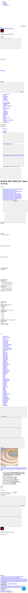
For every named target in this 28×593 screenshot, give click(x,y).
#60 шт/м (5, 378)
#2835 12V (5, 363)
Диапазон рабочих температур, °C (8, 319)
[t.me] (10, 554)
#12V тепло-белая (7, 347)
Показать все (4, 416)
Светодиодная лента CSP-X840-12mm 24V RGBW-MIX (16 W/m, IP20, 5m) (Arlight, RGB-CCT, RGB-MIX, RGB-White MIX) (14, 469)
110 (3, 314)
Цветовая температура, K (6, 304)
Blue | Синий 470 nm (7, 285)
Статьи (21, 586)
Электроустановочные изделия (10, 581)
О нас (4, 1)
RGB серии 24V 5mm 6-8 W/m (10, 190)
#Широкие (5, 405)
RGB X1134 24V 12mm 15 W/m (10, 199)
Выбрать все (3, 280)
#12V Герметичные (7, 344)
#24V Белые (5, 359)
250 (3, 317)
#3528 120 (5, 369)
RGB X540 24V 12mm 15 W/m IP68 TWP (12, 198)
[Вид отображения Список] (11, 433)
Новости (5, 2)
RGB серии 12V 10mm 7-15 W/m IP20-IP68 (12, 189)
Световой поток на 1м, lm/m (7, 310)
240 (3, 315)
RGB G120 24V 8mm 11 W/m (9, 192)
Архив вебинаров (15, 586)
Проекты (5, 3)
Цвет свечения (4, 279)
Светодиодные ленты (5, 576)
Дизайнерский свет (19, 579)
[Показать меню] (13, 138)
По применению (4, 257)
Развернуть (15, 200)
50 (3, 312)
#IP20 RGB (5, 386)
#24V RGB (5, 358)
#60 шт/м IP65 (6, 379)
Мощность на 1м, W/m (5, 290)
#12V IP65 (5, 340)
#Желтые (5, 394)
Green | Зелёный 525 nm (7, 283)
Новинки (5, 128)
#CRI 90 (5, 381)
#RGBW (5, 391)
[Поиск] (11, 43)
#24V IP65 (5, 356)
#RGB (4, 390)
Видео (6, 586)
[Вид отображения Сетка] (11, 422)
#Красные (5, 397)
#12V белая (5, 346)
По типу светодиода (5, 245)
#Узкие (4, 404)
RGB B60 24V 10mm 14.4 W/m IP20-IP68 (12, 194)
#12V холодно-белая (7, 349)
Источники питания (5, 97)
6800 (3, 308)
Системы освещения (5, 111)
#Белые (4, 392)
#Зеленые (5, 395)
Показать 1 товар (4, 323)
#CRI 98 (5, 384)
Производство (6, 583)
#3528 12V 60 (6, 371)
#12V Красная (6, 345)
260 (3, 318)
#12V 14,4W (6, 339)
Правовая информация (6, 590)
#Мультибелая (6, 398)
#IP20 (4, 385)
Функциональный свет (9, 579)
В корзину (23, 505)
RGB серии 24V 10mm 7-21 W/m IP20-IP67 (12, 196)
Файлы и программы (21, 587)
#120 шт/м (5, 336)
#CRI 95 (5, 383)
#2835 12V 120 (6, 364)
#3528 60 (5, 373)
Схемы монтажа (12, 587)
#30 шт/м (5, 367)
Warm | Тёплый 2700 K (7, 289)
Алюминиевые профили (6, 104)
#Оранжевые (6, 399)
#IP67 (4, 388)
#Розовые (5, 401)
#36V (4, 374)
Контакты (12, 28)
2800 (3, 307)
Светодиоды (6, 122)
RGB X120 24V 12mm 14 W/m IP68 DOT (12, 197)
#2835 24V (5, 365)
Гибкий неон (4, 116)
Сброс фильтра (4, 268)
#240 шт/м (5, 350)
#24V (4, 351)
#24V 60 (5, 355)
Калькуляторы (6, 587)
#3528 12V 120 (6, 370)
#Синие (5, 402)
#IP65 (4, 387)
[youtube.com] (10, 564)
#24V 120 (5, 352)
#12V (4, 338)
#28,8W (4, 360)
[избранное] (11, 522)
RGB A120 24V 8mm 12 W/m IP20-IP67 (11, 193)
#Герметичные (6, 393)
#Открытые (5, 400)
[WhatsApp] (10, 26)
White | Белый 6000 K (7, 288)
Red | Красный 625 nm (7, 282)
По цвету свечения (5, 234)
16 (3, 303)
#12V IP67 (5, 342)
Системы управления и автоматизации (12, 577)
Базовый (3, 233)
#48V (4, 376)
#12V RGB (5, 343)
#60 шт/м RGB (6, 380)
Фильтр (2, 447)
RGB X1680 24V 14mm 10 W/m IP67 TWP (12, 191)
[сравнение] (11, 511)
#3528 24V (5, 372)
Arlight (9, 591)
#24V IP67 (5, 357)
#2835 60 (5, 366)
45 (3, 322)
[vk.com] (10, 544)
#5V (4, 377)
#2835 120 (5, 362)
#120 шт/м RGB (6, 337)
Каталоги (3, 586)
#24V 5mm (5, 353)
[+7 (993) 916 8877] (10, 574)
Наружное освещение (5, 113)
